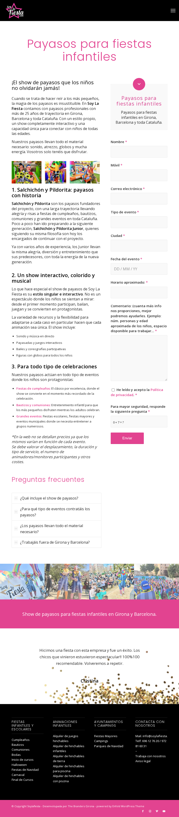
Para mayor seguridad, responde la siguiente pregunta (138, 409)
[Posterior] (91, 172)
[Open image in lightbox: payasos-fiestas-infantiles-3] (61, 178)
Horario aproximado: (129, 282)
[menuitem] (173, 10)
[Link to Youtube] (163, 811)
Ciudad (118, 235)
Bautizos (18, 745)
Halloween (19, 765)
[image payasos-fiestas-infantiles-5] (156, 582)
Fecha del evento (126, 259)
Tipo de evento (125, 212)
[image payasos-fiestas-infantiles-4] (22, 582)
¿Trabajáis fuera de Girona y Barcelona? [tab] (55, 542)
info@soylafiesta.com (158, 736)
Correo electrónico (128, 188)
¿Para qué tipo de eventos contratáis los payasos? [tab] (55, 512)
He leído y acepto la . (137, 392)
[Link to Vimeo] (156, 811)
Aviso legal (143, 761)
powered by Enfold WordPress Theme (120, 806)
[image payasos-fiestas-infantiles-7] (67, 582)
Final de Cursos (22, 780)
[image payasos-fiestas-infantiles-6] (112, 582)
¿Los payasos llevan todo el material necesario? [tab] (51, 528)
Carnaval (18, 775)
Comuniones (21, 749)
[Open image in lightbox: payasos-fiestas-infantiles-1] (36, 178)
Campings (101, 741)
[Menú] (173, 10)
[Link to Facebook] (142, 811)
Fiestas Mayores (105, 736)
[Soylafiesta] (13, 10)
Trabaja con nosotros (150, 756)
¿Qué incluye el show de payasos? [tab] (49, 498)
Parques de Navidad (108, 746)
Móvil (116, 165)
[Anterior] (22, 172)
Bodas (16, 755)
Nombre (119, 141)
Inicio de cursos (23, 759)
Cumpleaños (21, 740)
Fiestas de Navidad (25, 770)
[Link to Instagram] (149, 811)
